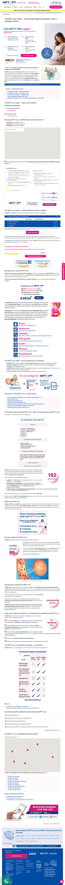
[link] (14, 240)
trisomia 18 (18, 172)
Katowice (57, 835)
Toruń (26, 841)
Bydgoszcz (56, 838)
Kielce (33, 838)
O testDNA (8, 876)
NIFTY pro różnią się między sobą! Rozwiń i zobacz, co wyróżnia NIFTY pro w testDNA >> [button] (22, 84)
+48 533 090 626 (16, 856)
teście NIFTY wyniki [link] (31, 589)
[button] (27, 750)
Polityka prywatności (30, 866)
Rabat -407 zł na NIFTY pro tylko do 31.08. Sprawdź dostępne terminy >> (32, 10)
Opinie (35, 7)
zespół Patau (37, 480)
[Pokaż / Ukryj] (63, 261)
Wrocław (39, 835)
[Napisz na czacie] (54, 816)
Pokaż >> (8, 843)
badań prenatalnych (43, 590)
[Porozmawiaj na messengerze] (44, 816)
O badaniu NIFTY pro (19, 866)
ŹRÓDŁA (17, 873)
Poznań (46, 835)
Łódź (18, 838)
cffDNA (26, 544)
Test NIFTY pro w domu (20, 869)
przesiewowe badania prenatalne (22, 625)
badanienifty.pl (6, 12)
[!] (27, 175)
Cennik (21, 7)
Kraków (34, 835)
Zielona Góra (20, 841)
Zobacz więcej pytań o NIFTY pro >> (52, 730)
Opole (43, 838)
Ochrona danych (19, 872)
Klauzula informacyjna (30, 863)
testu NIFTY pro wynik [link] (29, 633)
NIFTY (22, 60)
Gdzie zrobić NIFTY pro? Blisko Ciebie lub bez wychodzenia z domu (22, 12)
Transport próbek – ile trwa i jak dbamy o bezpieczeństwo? (20, 799)
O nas (39, 7)
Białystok (49, 838)
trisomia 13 (10, 174)
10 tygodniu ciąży (54, 551)
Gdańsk (51, 835)
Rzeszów (38, 838)
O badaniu (15, 7)
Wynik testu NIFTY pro (20, 867)
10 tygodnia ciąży (55, 368)
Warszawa (27, 835)
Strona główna (7, 7)
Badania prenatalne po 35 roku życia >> (29, 622)
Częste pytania (28, 7)
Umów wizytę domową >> (51, 846)
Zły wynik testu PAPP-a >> (16, 628)
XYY (11, 490)
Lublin (28, 838)
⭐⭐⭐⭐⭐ (13, 190)
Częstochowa (33, 841)
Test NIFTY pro (8, 67)
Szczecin (23, 838)
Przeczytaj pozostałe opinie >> (35, 256)
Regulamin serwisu (29, 864)
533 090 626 (12, 110)
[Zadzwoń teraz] (44, 808)
